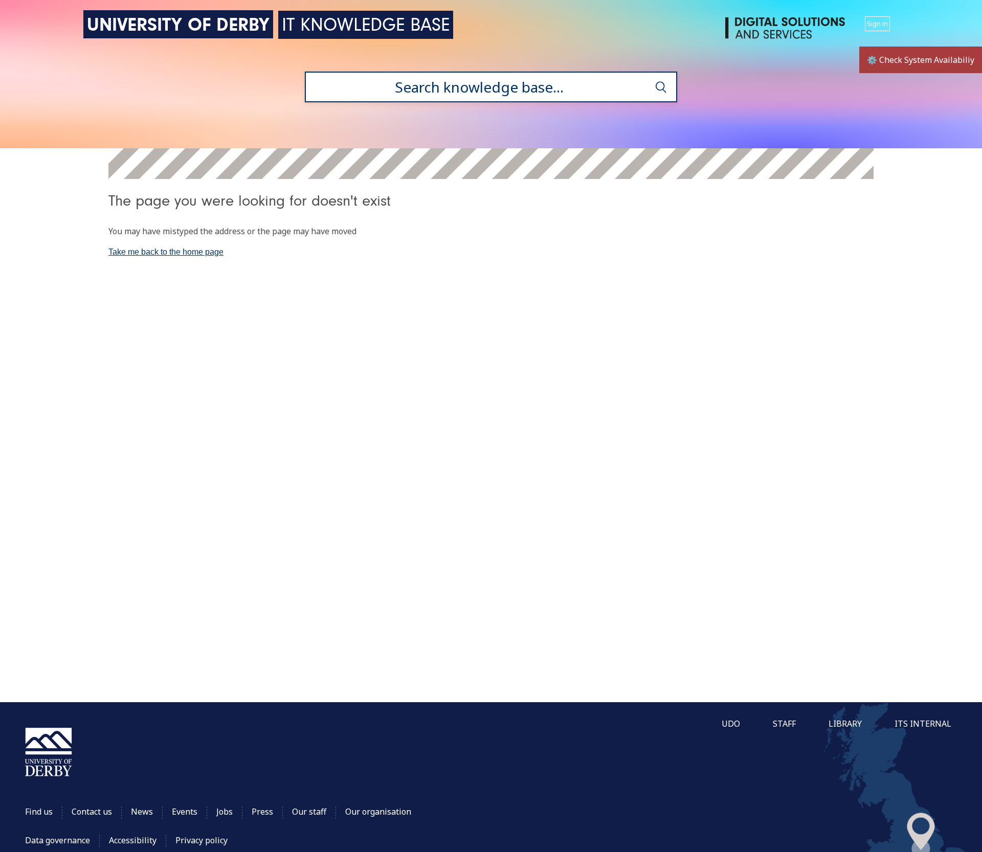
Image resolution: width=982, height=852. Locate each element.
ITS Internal (923, 723)
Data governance (57, 840)
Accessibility (134, 840)
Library (845, 723)
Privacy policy (201, 840)
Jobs (224, 811)
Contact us (92, 811)
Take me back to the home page (166, 252)
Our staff (309, 811)
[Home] (787, 32)
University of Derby (178, 24)
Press (262, 811)
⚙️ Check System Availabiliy (920, 59)
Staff (784, 723)
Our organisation (378, 811)
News (142, 811)
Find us (39, 811)
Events (184, 811)
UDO (731, 723)
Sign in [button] (877, 23)
